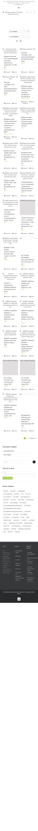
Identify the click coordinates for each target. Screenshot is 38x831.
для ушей (15, 514)
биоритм (6, 491)
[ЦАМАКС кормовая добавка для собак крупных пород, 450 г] (10, 333)
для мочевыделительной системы (13, 505)
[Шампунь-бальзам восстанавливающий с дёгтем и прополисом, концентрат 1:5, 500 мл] (10, 51)
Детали (15, 72)
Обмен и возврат (18, 564)
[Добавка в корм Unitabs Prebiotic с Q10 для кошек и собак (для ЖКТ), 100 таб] (27, 111)
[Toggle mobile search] (31, 12)
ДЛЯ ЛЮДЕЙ (7, 454)
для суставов (7, 514)
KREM (18, 593)
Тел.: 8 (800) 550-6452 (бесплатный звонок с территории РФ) (18, 1)
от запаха (23, 520)
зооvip (22, 517)
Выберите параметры (24, 102)
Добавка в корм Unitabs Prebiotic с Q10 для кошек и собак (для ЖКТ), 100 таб (27, 122)
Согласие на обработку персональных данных (19, 576)
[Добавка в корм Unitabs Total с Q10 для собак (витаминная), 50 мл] (10, 175)
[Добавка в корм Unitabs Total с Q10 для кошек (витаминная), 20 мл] (10, 145)
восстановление (8, 494)
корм (27, 517)
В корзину (7, 72)
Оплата (17, 559)
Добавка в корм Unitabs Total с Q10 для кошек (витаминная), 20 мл (10, 155)
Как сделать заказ (18, 551)
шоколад (17, 531)
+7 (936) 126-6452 (24, 3)
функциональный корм (24, 528)
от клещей (31, 520)
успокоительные (26, 526)
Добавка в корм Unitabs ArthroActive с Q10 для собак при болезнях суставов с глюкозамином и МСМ (10, 125)
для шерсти (7, 517)
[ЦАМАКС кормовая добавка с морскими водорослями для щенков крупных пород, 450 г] (27, 334)
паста (5, 523)
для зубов (16, 496)
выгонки (17, 494)
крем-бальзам (7, 520)
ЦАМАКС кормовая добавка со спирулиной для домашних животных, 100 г (10, 315)
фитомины (6, 528)
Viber (14, 3)
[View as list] (20, 41)
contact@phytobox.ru (19, 4)
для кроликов (29, 499)
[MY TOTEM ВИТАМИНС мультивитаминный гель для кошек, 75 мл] (27, 245)
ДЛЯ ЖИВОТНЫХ (9, 451)
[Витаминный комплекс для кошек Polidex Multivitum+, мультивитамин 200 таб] (27, 403)
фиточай (13, 528)
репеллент (6, 526)
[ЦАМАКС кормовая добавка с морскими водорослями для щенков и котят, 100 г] (27, 304)
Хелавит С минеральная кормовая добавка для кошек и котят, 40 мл (10, 287)
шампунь (10, 531)
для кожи (6, 499)
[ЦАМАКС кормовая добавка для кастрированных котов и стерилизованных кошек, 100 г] (10, 397)
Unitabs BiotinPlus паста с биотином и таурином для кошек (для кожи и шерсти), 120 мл (27, 186)
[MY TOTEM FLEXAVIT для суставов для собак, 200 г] (27, 367)
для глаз (28, 494)
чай (4, 531)
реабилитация (28, 523)
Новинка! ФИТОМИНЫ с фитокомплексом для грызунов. (30, 557)
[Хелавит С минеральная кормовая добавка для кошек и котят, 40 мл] (10, 276)
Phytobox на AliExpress (30, 578)
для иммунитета (25, 496)
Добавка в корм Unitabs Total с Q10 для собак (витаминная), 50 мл (10, 185)
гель (22, 494)
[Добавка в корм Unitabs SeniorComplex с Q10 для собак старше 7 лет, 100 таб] (10, 241)
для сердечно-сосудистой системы (13, 511)
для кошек (21, 499)
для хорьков (24, 514)
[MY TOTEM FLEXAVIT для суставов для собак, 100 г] (10, 367)
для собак (27, 511)
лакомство (16, 520)
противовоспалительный (15, 523)
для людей (23, 502)
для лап (6, 502)
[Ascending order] (28, 31)
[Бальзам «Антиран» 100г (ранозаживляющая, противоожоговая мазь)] (27, 49)
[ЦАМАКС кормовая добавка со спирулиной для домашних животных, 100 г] (10, 304)
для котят (13, 499)
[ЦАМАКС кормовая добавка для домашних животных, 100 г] (27, 275)
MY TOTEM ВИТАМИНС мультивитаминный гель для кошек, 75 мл (27, 260)
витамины (13, 491)
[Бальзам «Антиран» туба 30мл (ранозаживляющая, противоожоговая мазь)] (10, 78)
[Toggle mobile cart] (27, 12)
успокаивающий (16, 526)
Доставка (18, 556)
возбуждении (21, 491)
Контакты (18, 569)
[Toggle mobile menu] (34, 12)
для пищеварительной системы (12, 508)
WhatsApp (9, 3)
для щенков (15, 517)
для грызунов (7, 496)
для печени (27, 505)
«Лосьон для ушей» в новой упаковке (30, 569)
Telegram (17, 3)
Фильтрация (8, 478)
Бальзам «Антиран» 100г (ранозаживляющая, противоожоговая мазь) (28, 57)
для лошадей (13, 502)
